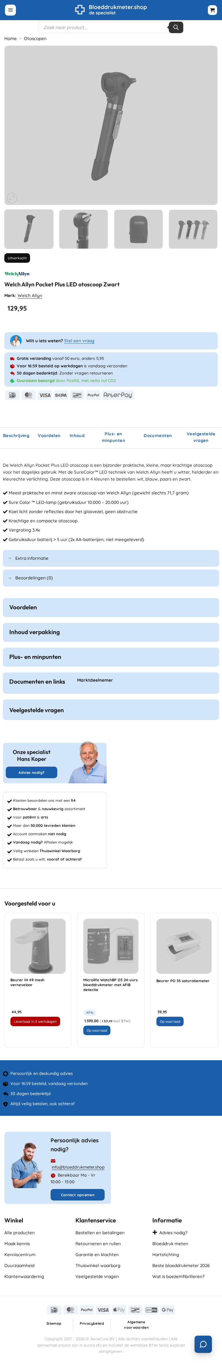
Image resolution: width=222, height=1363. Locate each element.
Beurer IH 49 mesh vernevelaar (27, 982)
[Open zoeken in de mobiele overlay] (111, 27)
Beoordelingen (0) (34, 578)
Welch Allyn (30, 295)
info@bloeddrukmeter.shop (78, 1167)
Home (10, 38)
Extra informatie (32, 558)
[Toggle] (10, 558)
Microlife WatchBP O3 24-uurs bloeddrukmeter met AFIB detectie (110, 985)
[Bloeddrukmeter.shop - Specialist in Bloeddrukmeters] (111, 10)
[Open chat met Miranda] (203, 1344)
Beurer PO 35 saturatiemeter (183, 980)
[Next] (206, 125)
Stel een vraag (79, 340)
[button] (10, 10)
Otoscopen (35, 38)
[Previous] (16, 125)
